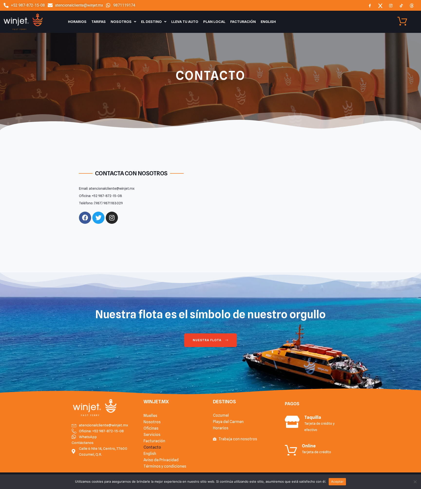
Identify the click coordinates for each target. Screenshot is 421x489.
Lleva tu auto (184, 21)
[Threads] (412, 5)
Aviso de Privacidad (161, 460)
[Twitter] (98, 218)
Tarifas (98, 21)
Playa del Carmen (228, 421)
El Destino (151, 21)
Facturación (243, 21)
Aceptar (337, 481)
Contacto (152, 447)
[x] (380, 5)
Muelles (150, 415)
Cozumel (221, 415)
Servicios (152, 434)
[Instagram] (391, 5)
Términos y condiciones (165, 466)
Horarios (77, 21)
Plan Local (214, 21)
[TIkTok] (401, 5)
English (268, 21)
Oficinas (151, 428)
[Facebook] (370, 5)
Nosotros (121, 21)
